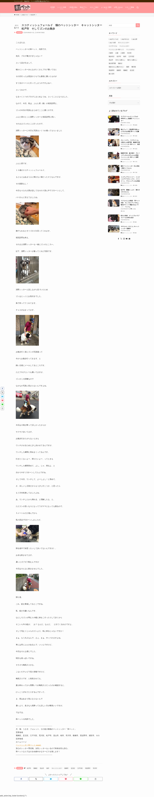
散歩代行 (111, 56)
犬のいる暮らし (120, 60)
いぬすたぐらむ (113, 39)
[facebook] (118, 239)
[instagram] (124, 239)
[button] (21, 779)
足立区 (73, 768)
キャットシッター (57, 768)
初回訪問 (19, 32)
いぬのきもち (125, 39)
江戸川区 (80, 768)
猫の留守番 (112, 63)
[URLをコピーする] (96, 779)
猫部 (127, 67)
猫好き (120, 63)
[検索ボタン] (137, 7)
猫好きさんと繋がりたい (116, 67)
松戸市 (29, 768)
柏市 (48, 768)
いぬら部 (134, 39)
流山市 (42, 768)
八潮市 (123, 53)
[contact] (129, 239)
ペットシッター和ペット (116, 49)
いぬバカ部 (112, 43)
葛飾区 (35, 768)
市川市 (95, 768)
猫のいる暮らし (132, 60)
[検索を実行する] (138, 25)
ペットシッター (124, 46)
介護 (116, 53)
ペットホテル (130, 49)
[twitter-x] (121, 239)
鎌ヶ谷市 (111, 74)
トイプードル (113, 46)
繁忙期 (134, 67)
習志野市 (87, 768)
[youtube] (127, 239)
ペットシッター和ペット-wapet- (28, 745)
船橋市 (66, 768)
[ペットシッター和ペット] (22, 7)
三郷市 (111, 53)
